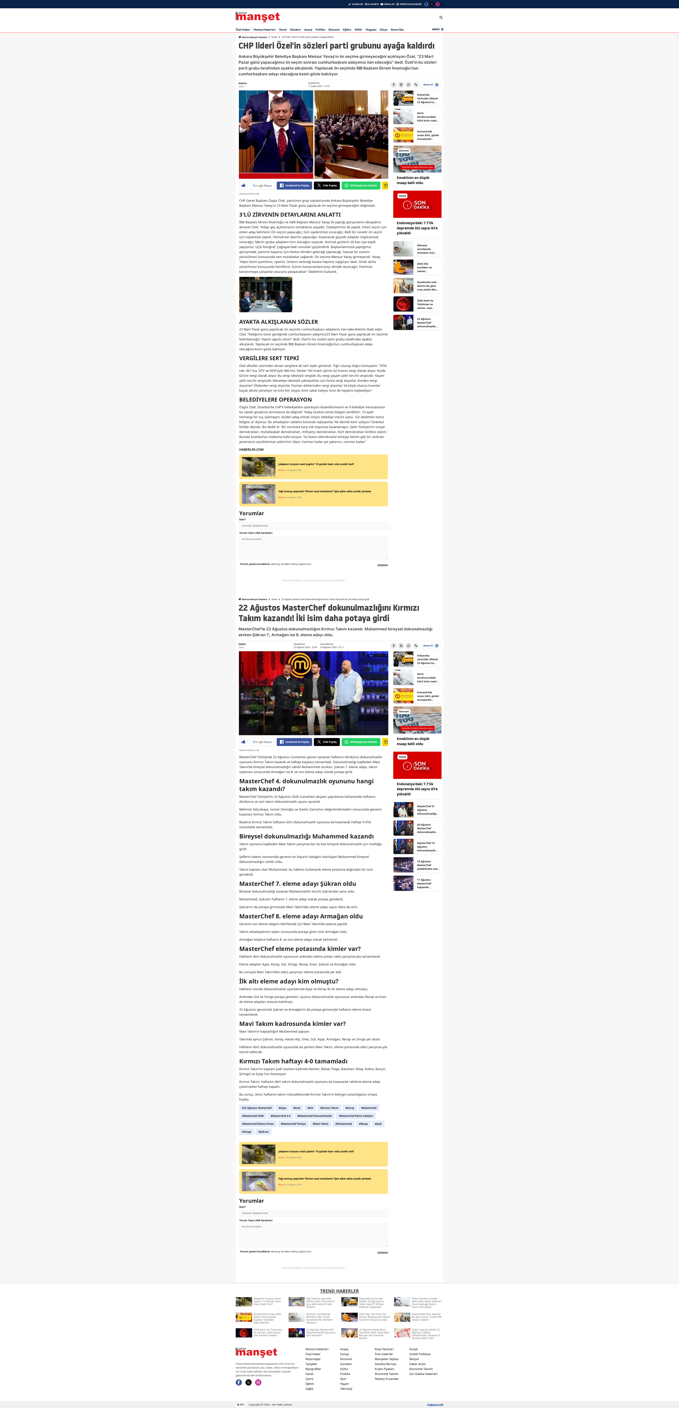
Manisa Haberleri (265, 29)
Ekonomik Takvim (386, 1374)
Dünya (344, 1354)
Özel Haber (243, 29)
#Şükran (263, 1131)
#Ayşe (282, 1108)
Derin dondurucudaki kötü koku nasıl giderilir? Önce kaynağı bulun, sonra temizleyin (427, 116)
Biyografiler (313, 1369)
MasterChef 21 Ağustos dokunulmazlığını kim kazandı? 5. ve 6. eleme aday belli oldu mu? (428, 810)
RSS (241, 1404)
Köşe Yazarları (384, 1349)
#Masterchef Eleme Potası (258, 1123)
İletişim (414, 1359)
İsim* (242, 519)
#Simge (246, 1131)
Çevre (309, 1379)
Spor (343, 1379)
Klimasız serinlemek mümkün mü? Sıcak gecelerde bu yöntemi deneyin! (426, 249)
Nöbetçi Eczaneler (387, 1379)
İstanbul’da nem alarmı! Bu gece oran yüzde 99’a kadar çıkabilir (427, 285)
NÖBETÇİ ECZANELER (411, 4)
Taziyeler (311, 1364)
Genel (283, 29)
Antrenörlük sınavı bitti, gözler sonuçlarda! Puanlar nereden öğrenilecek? (428, 135)
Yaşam (344, 1384)
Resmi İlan (397, 29)
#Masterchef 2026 (253, 1115)
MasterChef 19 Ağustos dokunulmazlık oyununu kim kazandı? (426, 846)
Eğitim (347, 29)
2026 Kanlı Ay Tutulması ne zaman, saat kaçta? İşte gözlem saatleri (426, 304)
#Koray (350, 1108)
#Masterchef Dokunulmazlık (314, 1115)
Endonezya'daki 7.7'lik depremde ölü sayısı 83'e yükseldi (417, 228)
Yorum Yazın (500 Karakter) (255, 533)
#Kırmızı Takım (329, 1108)
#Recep (363, 1123)
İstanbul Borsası (385, 1364)
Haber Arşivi (417, 1364)
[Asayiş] (417, 204)
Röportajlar (313, 1359)
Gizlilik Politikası (420, 1354)
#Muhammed (343, 1123)
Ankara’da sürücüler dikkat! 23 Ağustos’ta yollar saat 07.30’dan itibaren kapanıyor (428, 98)
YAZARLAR (357, 4)
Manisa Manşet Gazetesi (254, 37)
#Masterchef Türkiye (293, 1123)
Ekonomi (334, 29)
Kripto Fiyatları (384, 1369)
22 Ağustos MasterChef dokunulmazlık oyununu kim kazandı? (426, 322)
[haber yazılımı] (435, 1404)
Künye (384, 29)
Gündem (295, 29)
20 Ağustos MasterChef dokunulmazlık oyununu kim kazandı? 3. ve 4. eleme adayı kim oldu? (427, 828)
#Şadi (378, 1123)
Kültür (358, 29)
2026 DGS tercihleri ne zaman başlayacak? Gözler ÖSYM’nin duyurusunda (427, 267)
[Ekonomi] (417, 159)
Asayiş (308, 29)
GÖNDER (382, 565)
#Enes (296, 1108)
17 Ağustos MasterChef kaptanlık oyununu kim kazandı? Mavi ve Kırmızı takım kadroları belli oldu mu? (427, 883)
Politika (320, 29)
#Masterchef (368, 1108)
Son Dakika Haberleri (423, 1374)
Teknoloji (346, 1389)
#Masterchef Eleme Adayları (356, 1115)
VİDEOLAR (389, 4)
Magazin (371, 29)
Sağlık (310, 1389)
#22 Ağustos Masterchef (257, 1108)
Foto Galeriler (384, 1354)
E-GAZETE (373, 4)
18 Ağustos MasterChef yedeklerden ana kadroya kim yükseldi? (427, 865)
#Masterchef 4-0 (280, 1115)
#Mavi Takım (320, 1123)
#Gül (310, 1108)
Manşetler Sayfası (387, 1359)
